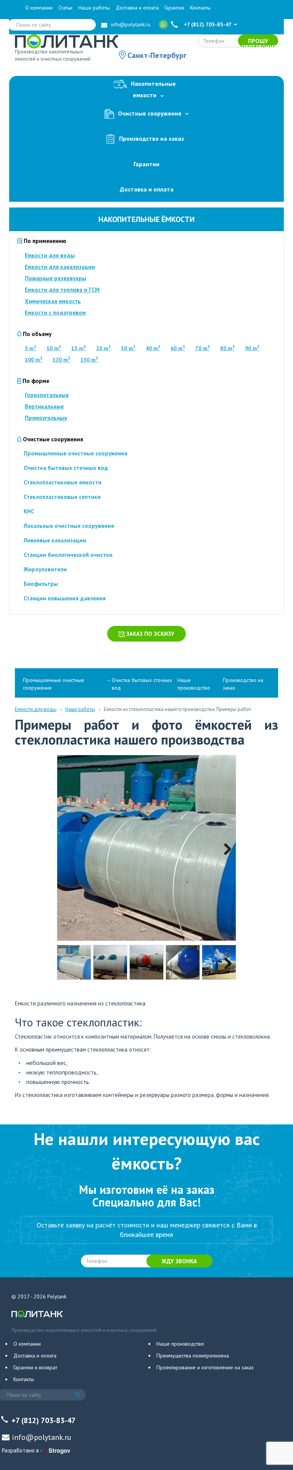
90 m (252, 348)
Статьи (65, 7)
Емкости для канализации (60, 266)
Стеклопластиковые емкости (62, 482)
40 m (153, 348)
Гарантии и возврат (35, 1367)
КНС (29, 511)
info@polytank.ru (130, 24)
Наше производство (193, 684)
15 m (78, 348)
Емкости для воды (50, 255)
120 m (61, 359)
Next (224, 848)
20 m (103, 348)
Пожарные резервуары (55, 278)
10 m (54, 348)
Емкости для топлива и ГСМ (62, 289)
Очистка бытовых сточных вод (66, 467)
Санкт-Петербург (157, 55)
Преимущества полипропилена (192, 1355)
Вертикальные (44, 406)
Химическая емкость (53, 301)
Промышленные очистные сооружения (75, 453)
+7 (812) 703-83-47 (208, 24)
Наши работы (94, 7)
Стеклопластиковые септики (62, 496)
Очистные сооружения (149, 113)
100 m (33, 359)
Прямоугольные (46, 417)
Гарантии (174, 7)
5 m (30, 348)
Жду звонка (179, 1261)
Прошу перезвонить (260, 42)
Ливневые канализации (55, 540)
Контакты (200, 7)
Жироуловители (45, 569)
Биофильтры (41, 583)
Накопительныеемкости (153, 89)
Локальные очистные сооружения (69, 525)
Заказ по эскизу (149, 633)
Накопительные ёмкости (146, 219)
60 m (178, 348)
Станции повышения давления (65, 598)
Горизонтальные (47, 395)
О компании (39, 7)
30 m (128, 348)
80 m (227, 348)
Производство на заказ (151, 138)
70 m (202, 348)
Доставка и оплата (137, 7)
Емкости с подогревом (55, 312)
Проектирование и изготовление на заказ (205, 1367)
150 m (89, 359)
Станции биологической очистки (68, 554)
